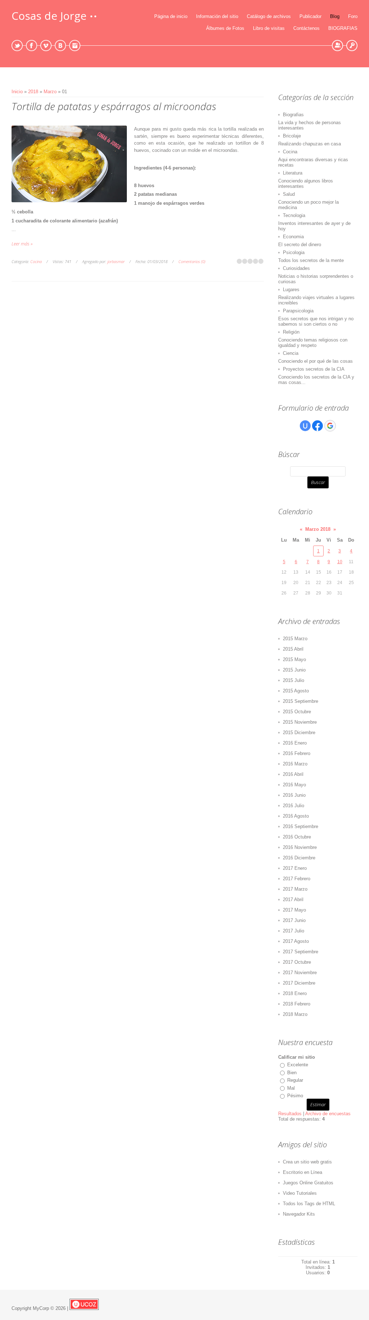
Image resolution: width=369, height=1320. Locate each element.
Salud (289, 194)
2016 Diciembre (299, 857)
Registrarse (337, 45)
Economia (293, 236)
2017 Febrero (296, 878)
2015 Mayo (294, 659)
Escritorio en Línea (302, 1172)
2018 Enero (295, 993)
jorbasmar (116, 261)
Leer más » (22, 243)
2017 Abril (293, 899)
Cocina (36, 261)
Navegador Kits (299, 1214)
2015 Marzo (295, 638)
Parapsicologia (298, 310)
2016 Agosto (296, 816)
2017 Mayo (294, 910)
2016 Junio (294, 795)
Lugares (291, 289)
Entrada (351, 45)
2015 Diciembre (299, 732)
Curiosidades (296, 268)
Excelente (297, 1064)
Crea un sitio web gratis (307, 1162)
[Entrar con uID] (305, 425)
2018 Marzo (295, 1014)
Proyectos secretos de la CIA (313, 369)
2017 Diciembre (299, 983)
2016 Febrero (296, 753)
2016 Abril (293, 774)
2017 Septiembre (300, 951)
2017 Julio (293, 931)
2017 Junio (294, 920)
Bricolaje (292, 136)
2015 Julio (293, 680)
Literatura (292, 173)
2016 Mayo (294, 784)
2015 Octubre (297, 711)
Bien (292, 1072)
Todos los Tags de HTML (309, 1203)
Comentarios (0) (191, 261)
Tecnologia (294, 215)
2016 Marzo (295, 764)
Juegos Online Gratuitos (308, 1182)
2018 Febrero (296, 1004)
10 (339, 561)
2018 (33, 91)
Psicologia (293, 252)
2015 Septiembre (300, 701)
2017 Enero (295, 868)
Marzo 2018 (317, 529)
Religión (291, 332)
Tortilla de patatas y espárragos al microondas (114, 106)
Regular (295, 1080)
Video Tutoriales (300, 1193)
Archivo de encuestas (328, 1113)
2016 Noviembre (300, 847)
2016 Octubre (297, 837)
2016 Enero (295, 743)
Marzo (50, 91)
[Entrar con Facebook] (317, 425)
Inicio (17, 91)
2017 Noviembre (300, 972)
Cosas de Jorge (49, 16)
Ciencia (290, 353)
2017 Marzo (295, 889)
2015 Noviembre (300, 722)
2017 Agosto (296, 941)
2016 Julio (293, 805)
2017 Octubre (297, 962)
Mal (291, 1088)
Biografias (293, 114)
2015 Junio (294, 670)
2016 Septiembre (300, 826)
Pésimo (295, 1095)
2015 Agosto (296, 690)
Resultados (290, 1113)
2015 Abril (293, 649)
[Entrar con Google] (330, 425)
